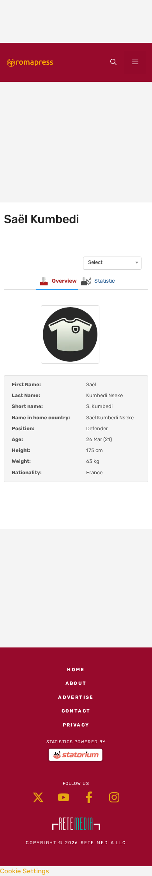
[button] (113, 62)
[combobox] (112, 262)
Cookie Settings (24, 871)
